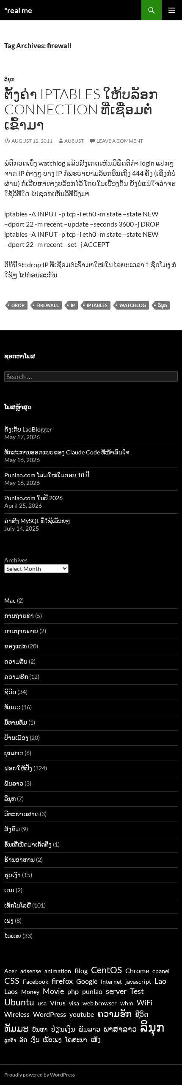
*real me (18, 10)
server (116, 991)
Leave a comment (120, 141)
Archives (16, 560)
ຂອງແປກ (15, 646)
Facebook (35, 981)
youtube (81, 1014)
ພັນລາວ (13, 783)
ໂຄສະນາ (76, 1039)
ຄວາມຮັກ (16, 676)
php (73, 991)
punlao (92, 991)
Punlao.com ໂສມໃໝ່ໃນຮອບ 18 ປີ (46, 475)
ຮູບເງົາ (12, 874)
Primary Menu (172, 10)
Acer (10, 971)
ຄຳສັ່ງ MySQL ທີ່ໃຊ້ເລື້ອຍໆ (37, 520)
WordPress (49, 1014)
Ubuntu (19, 1001)
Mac (10, 600)
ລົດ (23, 1039)
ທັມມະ (12, 707)
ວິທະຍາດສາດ (21, 813)
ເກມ (9, 890)
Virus (58, 1003)
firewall (47, 305)
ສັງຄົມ (12, 829)
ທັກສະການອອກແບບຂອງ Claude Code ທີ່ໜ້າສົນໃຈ (67, 452)
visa (74, 1003)
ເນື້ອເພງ (52, 1039)
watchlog (132, 305)
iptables (97, 305)
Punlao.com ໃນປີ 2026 (33, 497)
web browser (100, 1003)
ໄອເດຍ (12, 935)
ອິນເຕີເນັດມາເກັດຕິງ (28, 844)
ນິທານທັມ (15, 722)
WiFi (145, 1002)
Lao (160, 980)
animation (57, 971)
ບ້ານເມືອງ (16, 737)
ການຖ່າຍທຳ (19, 615)
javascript (138, 981)
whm (126, 1003)
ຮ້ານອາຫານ (19, 859)
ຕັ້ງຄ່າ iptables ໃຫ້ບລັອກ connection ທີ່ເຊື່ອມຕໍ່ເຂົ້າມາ (81, 109)
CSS (11, 980)
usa (42, 1003)
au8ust (74, 141)
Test (137, 991)
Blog (81, 970)
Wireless (17, 1014)
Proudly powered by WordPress (39, 1074)
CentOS (106, 969)
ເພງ (9, 920)
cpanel (161, 971)
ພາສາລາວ (120, 1028)
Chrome (137, 970)
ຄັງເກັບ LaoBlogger (28, 429)
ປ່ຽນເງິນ (63, 1029)
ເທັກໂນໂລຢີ (17, 905)
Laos (11, 991)
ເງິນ (34, 1039)
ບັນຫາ (40, 1029)
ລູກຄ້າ (10, 1040)
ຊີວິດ (10, 691)
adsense (30, 971)
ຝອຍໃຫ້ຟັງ (18, 768)
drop (18, 305)
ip (73, 305)
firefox (62, 980)
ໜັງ (96, 1039)
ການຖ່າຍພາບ (21, 630)
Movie (53, 991)
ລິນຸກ (9, 79)
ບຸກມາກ (13, 752)
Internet (111, 981)
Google (86, 981)
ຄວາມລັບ (16, 661)
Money (30, 991)
